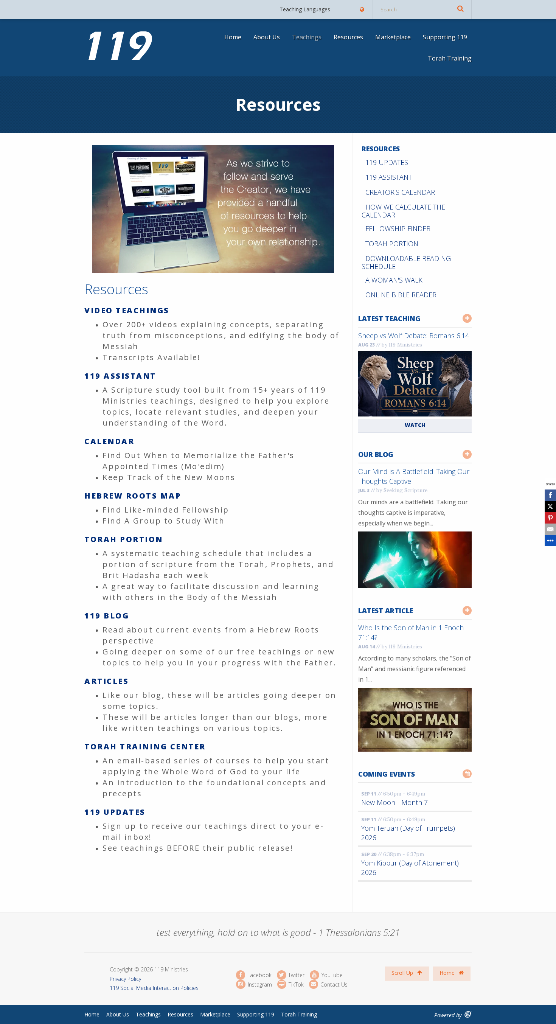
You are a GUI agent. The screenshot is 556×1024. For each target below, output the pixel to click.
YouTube (331, 975)
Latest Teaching (389, 318)
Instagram (259, 984)
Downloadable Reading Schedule (406, 262)
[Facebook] (550, 495)
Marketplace (393, 37)
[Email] (550, 529)
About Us (266, 37)
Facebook (259, 975)
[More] (550, 540)
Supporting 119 (445, 37)
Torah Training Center (145, 746)
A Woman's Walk (393, 279)
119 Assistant (120, 376)
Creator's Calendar (400, 192)
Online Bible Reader (400, 294)
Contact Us (333, 984)
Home (232, 37)
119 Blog (106, 616)
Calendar (109, 441)
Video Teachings (126, 310)
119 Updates (115, 812)
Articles (106, 681)
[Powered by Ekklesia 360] (468, 1014)
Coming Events (386, 774)
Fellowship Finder (397, 228)
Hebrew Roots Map (132, 496)
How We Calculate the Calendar (403, 210)
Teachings (306, 37)
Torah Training (450, 58)
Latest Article (385, 610)
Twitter (295, 975)
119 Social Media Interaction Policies (154, 987)
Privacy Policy (125, 978)
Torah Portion (123, 539)
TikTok (295, 984)
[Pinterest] (550, 518)
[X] (550, 506)
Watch (415, 425)
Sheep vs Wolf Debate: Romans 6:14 (413, 335)
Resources (348, 37)
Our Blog (375, 454)
